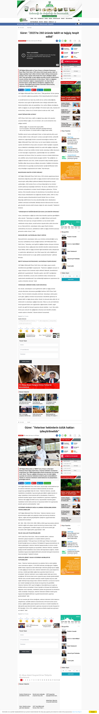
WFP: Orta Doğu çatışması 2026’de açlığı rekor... (25, 416)
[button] (78, 131)
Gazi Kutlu (69, 140)
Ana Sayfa (22, 27)
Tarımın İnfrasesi (71, 148)
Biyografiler (51, 24)
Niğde (40, 40)
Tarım (31, 18)
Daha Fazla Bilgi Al (76, 712)
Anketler (37, 24)
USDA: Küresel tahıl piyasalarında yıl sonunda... (38, 416)
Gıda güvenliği (53, 320)
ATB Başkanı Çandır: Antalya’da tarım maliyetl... (51, 403)
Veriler (45, 21)
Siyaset (63, 18)
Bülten (41, 21)
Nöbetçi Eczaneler (44, 24)
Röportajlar (56, 18)
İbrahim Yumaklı (71, 236)
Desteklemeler (34, 21)
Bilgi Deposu (69, 18)
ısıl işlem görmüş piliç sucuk (25, 323)
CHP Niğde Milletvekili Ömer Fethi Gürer (27, 320)
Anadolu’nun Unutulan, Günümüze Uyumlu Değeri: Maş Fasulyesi (73, 151)
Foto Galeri (20, 24)
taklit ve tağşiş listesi (43, 320)
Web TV (26, 24)
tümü (79, 231)
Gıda (35, 18)
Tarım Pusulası (25, 316)
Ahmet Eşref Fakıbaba (73, 258)
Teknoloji (51, 21)
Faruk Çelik (70, 266)
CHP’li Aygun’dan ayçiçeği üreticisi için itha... (51, 696)
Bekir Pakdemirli (72, 251)
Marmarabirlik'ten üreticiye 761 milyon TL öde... (52, 416)
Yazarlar (32, 24)
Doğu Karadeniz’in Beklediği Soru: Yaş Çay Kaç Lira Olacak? (73, 143)
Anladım (93, 712)
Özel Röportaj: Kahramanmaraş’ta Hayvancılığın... (37, 403)
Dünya (46, 18)
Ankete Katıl (70, 177)
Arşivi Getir (70, 279)
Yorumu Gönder (25, 361)
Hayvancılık (41, 18)
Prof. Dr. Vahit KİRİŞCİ (73, 244)
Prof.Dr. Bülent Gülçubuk (71, 157)
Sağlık (50, 18)
